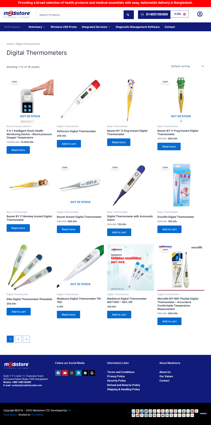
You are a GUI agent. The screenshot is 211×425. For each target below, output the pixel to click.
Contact (170, 26)
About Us (165, 372)
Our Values (166, 376)
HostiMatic (37, 414)
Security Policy (116, 380)
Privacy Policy (116, 376)
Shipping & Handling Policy (123, 389)
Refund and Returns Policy (123, 385)
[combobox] (80, 14)
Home (10, 43)
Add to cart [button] (69, 143)
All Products (12, 26)
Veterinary (35, 26)
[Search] (129, 14)
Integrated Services (94, 26)
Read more (18, 150)
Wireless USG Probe (64, 26)
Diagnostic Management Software (138, 26)
